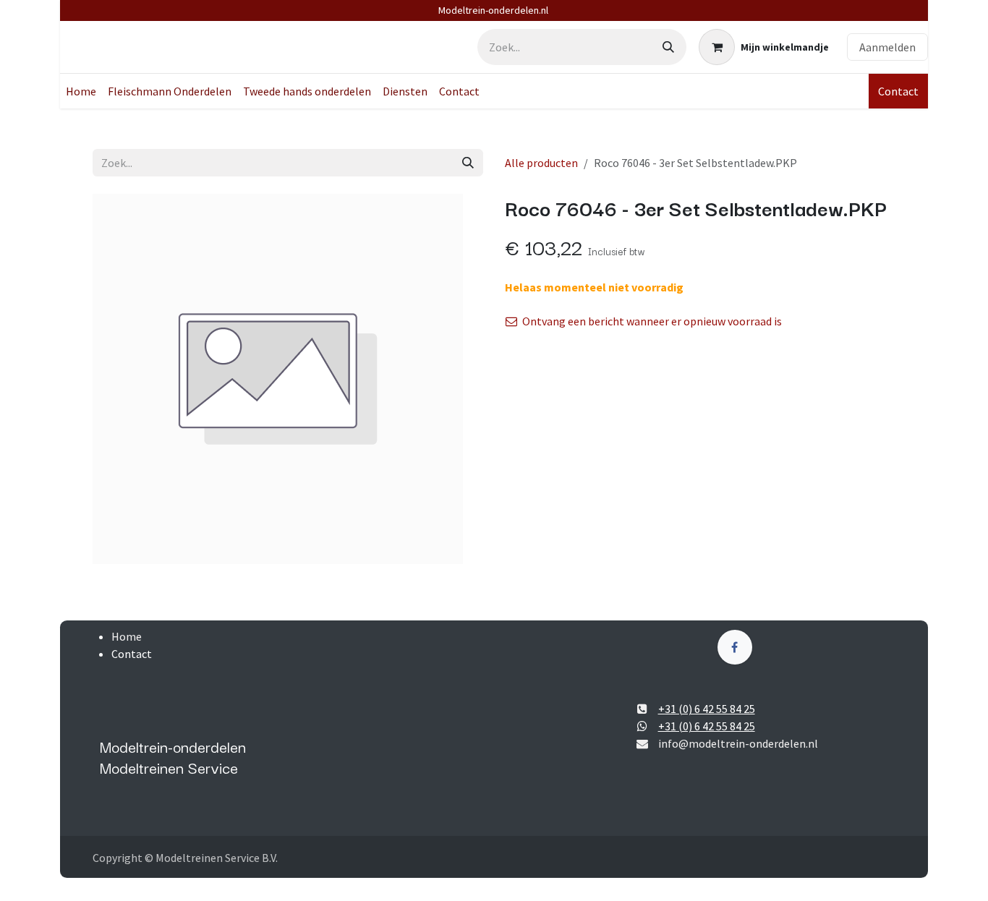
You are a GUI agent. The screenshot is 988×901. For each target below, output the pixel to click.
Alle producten (541, 162)
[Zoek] (668, 47)
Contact (898, 91)
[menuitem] (81, 91)
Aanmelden (887, 47)
